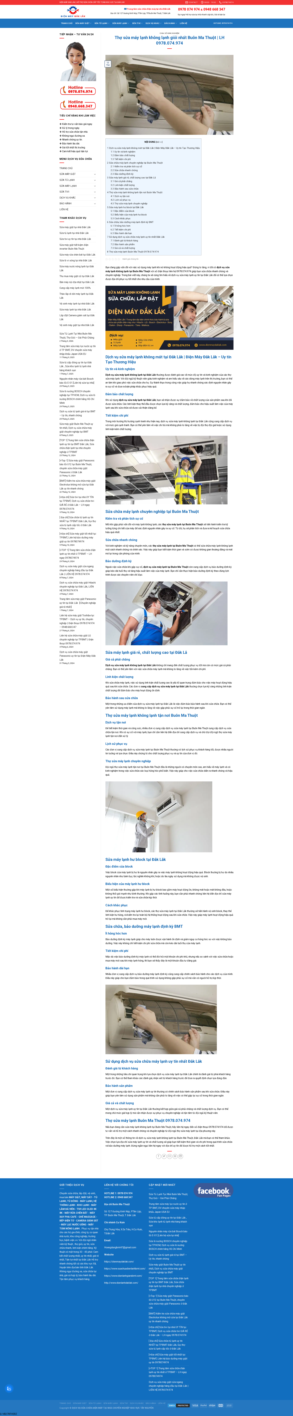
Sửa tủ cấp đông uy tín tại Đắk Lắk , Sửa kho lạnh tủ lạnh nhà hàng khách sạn (76, 366)
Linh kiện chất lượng (123, 185)
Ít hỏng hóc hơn (120, 225)
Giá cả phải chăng (121, 181)
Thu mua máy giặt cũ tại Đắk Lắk (77, 276)
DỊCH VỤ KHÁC (152, 23)
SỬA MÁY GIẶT (82, 23)
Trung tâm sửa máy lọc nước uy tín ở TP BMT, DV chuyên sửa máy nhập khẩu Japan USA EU (78, 350)
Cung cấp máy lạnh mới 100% (75, 287)
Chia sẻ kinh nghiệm (169, 33)
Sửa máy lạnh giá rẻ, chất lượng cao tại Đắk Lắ (131, 177)
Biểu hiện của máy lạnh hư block (129, 214)
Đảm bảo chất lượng (123, 155)
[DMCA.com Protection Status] (178, 1405)
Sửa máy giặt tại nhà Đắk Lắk (75, 227)
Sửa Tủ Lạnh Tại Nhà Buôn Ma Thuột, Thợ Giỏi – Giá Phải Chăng (168, 1196)
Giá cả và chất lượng (123, 248)
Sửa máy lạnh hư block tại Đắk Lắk (125, 207)
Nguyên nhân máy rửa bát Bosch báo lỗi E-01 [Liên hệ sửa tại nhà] (168, 1233)
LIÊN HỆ (183, 23)
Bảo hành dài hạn (121, 233)
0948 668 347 (214, 9)
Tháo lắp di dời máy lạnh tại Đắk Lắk (77, 295)
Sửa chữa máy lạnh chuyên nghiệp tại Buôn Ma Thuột (135, 162)
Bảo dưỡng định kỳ (122, 174)
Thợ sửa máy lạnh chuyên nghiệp (129, 203)
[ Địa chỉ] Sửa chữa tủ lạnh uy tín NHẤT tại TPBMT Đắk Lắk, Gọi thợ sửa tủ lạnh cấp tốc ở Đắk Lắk (78, 521)
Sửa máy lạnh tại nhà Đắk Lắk (75, 309)
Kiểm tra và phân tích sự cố (126, 166)
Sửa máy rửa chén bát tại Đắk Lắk (77, 254)
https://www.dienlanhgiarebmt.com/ (123, 1275)
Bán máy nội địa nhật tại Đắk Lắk (77, 282)
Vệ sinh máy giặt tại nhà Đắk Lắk (77, 325)
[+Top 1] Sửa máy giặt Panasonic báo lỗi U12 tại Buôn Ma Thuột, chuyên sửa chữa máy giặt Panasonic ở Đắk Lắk (168, 1301)
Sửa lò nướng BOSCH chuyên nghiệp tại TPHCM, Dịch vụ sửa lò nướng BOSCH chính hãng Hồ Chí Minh (168, 1245)
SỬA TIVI (136, 23)
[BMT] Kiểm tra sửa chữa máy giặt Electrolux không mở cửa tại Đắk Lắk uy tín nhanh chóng (77, 484)
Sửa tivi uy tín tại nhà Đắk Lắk (75, 239)
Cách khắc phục (120, 218)
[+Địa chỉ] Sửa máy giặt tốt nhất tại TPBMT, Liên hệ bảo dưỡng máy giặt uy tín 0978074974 (78, 537)
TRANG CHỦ (66, 23)
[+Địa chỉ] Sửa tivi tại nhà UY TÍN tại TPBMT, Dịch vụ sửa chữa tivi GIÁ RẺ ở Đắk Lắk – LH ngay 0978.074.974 (168, 1331)
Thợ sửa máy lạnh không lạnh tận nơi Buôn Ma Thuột (134, 192)
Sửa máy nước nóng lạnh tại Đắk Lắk (77, 268)
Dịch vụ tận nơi (120, 196)
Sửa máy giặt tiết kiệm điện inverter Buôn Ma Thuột (74, 246)
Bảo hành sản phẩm (123, 244)
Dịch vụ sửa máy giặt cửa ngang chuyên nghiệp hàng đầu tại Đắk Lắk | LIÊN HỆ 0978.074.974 (77, 570)
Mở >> (159, 142)
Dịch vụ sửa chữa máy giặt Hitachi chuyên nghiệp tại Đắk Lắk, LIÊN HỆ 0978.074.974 (78, 586)
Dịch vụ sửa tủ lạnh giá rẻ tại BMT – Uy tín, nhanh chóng (168, 1256)
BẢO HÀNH (169, 23)
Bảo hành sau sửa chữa (124, 188)
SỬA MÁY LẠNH (119, 23)
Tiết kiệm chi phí (121, 159)
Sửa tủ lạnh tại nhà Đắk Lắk (74, 233)
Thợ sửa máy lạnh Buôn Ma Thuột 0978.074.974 (133, 251)
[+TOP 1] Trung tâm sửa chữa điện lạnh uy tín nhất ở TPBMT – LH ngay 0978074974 (78, 554)
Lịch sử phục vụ (120, 200)
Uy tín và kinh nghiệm (123, 151)
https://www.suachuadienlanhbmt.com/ (125, 1268)
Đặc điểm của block (122, 211)
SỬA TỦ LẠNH (100, 23)
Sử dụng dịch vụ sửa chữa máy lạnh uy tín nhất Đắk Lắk (136, 237)
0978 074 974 (189, 9)
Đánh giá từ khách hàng (124, 240)
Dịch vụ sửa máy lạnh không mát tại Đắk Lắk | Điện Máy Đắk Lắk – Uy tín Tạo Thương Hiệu (153, 148)
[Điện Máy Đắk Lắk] (79, 12)
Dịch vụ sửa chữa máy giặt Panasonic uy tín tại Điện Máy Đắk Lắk (78, 656)
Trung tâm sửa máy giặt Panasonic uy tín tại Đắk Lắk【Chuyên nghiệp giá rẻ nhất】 (78, 603)
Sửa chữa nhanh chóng (124, 170)
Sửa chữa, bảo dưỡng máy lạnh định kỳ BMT (130, 222)
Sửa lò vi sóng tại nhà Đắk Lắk (76, 260)
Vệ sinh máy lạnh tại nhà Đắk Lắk (77, 303)
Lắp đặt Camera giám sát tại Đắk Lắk (77, 317)
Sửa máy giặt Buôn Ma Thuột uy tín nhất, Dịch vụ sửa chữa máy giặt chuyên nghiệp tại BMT (76, 427)
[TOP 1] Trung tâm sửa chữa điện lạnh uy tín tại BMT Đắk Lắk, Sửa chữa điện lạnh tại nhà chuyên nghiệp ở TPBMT (168, 1284)
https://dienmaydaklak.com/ (119, 1261)
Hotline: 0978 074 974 (222, 23)
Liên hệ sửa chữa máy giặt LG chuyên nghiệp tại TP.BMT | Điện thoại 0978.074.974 (76, 639)
